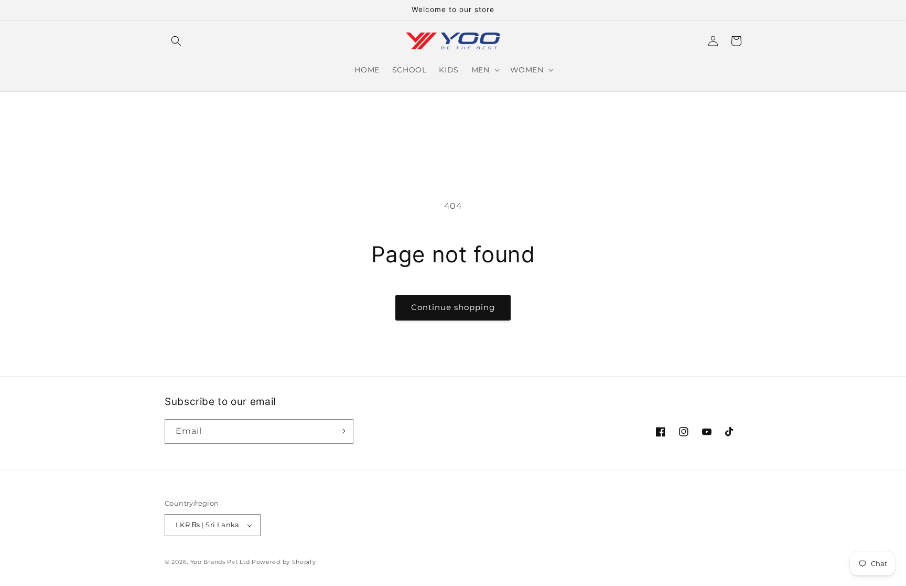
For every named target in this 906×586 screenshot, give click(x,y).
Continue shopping (453, 307)
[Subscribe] (341, 431)
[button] (176, 40)
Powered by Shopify (284, 562)
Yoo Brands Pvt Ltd (220, 562)
